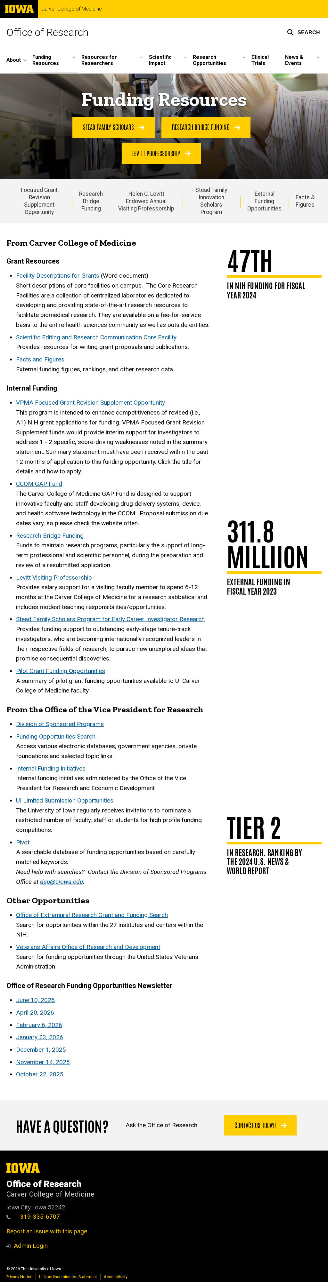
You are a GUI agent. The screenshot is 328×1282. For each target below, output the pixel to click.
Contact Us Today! (256, 1125)
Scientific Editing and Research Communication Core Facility (96, 337)
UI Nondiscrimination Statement (68, 1276)
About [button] (13, 60)
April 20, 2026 (35, 1012)
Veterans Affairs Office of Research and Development (88, 947)
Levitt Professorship (157, 153)
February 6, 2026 (39, 1025)
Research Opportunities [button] (209, 60)
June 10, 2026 (35, 1000)
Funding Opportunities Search (55, 736)
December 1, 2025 (41, 1049)
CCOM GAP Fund (39, 483)
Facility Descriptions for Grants (57, 275)
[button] (303, 32)
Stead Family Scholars (109, 127)
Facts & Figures (305, 201)
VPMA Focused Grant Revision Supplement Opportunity (91, 402)
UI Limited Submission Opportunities (64, 800)
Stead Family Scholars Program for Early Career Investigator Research (110, 619)
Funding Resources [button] (45, 60)
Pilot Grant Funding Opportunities (60, 671)
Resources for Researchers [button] (99, 60)
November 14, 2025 (43, 1062)
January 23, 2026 (39, 1037)
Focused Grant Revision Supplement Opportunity (39, 201)
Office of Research (47, 32)
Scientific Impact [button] (160, 60)
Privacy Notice (19, 1276)
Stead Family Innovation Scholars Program (211, 201)
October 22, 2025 (39, 1074)
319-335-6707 (40, 1216)
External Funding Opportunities (264, 201)
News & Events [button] (294, 60)
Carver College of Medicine (71, 9)
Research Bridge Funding (201, 127)
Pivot (22, 842)
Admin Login (31, 1245)
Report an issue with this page (46, 1231)
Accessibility (115, 1276)
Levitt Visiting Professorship (54, 577)
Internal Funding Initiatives (51, 768)
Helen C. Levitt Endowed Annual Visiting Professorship (146, 201)
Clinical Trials (260, 60)
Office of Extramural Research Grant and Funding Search (92, 915)
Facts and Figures (40, 359)
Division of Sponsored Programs (60, 724)
